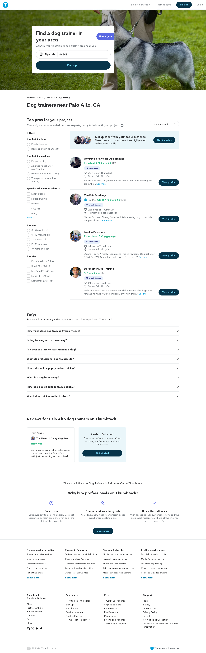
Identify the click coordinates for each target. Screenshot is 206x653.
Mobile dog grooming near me (117, 554)
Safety (146, 604)
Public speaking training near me (118, 568)
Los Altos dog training (151, 564)
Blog (29, 623)
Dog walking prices (36, 559)
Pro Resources (112, 612)
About (30, 604)
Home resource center (77, 619)
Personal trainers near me (115, 559)
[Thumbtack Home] (5, 4)
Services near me (75, 612)
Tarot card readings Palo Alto (79, 568)
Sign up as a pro (112, 604)
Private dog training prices (39, 554)
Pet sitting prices (35, 573)
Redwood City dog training (154, 573)
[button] (90, 200)
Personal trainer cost (37, 564)
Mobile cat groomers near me (117, 573)
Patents (147, 616)
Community (110, 608)
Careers (31, 615)
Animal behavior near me (114, 564)
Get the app (72, 608)
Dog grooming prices (37, 568)
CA (41, 98)
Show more (33, 577)
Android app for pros (115, 623)
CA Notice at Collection (155, 619)
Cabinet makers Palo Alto (77, 559)
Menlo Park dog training (152, 559)
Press (30, 619)
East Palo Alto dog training (154, 554)
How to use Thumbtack (78, 600)
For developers (34, 611)
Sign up (70, 604)
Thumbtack (32, 98)
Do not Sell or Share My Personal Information (160, 625)
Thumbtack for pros (114, 600)
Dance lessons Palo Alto (76, 573)
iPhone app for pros (114, 619)
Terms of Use (150, 608)
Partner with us (35, 608)
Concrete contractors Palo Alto (80, 564)
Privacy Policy (150, 612)
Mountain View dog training (154, 568)
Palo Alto (50, 98)
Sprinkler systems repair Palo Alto (81, 554)
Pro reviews (110, 616)
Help (145, 600)
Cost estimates (74, 616)
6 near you (105, 36)
